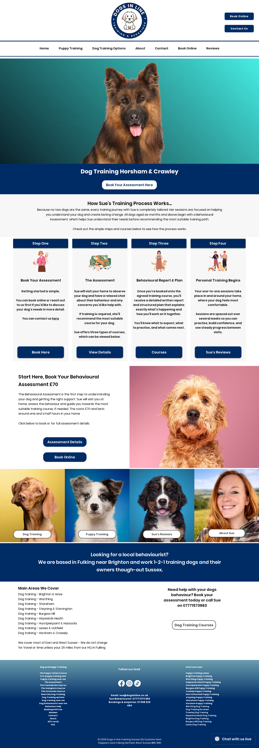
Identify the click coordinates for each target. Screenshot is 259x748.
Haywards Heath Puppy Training (203, 682)
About (53, 718)
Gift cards (53, 721)
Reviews (53, 712)
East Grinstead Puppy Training (202, 694)
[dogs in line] (129, 683)
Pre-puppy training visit (53, 676)
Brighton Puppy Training (199, 676)
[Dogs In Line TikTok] (137, 683)
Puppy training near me (53, 679)
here (55, 319)
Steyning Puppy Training (199, 697)
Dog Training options (53, 697)
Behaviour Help (53, 706)
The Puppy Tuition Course (53, 673)
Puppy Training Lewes (197, 673)
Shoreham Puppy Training (200, 700)
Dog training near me (53, 700)
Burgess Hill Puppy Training (200, 688)
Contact (53, 715)
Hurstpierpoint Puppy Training (202, 685)
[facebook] (121, 683)
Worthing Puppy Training (199, 679)
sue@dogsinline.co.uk (133, 695)
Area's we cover (194, 667)
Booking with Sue (53, 709)
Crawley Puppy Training (198, 691)
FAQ (53, 724)
